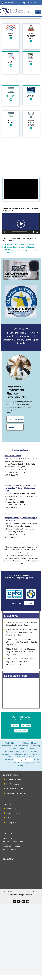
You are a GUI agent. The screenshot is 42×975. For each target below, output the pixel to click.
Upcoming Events (15, 427)
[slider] (19, 231)
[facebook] (14, 901)
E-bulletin (15, 725)
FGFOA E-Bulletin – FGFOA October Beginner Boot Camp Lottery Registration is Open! (20, 661)
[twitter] (18, 901)
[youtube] (23, 901)
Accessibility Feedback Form (23, 760)
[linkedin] (27, 901)
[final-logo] (15, 7)
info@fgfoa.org (9, 2)
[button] (21, 224)
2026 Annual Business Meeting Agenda (18, 244)
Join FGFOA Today (15, 419)
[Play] (5, 232)
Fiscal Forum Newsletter (31, 96)
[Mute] (34, 232)
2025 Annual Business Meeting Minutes (18, 247)
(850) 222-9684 (31, 2)
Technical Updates (21, 730)
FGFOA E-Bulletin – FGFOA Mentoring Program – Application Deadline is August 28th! (20, 652)
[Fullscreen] (37, 232)
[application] (20, 223)
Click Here (29, 603)
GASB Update (26, 725)
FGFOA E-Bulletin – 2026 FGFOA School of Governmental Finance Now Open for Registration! (22, 642)
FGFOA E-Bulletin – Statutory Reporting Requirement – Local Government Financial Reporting (21, 632)
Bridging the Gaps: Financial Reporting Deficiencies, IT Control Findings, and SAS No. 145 (20, 488)
